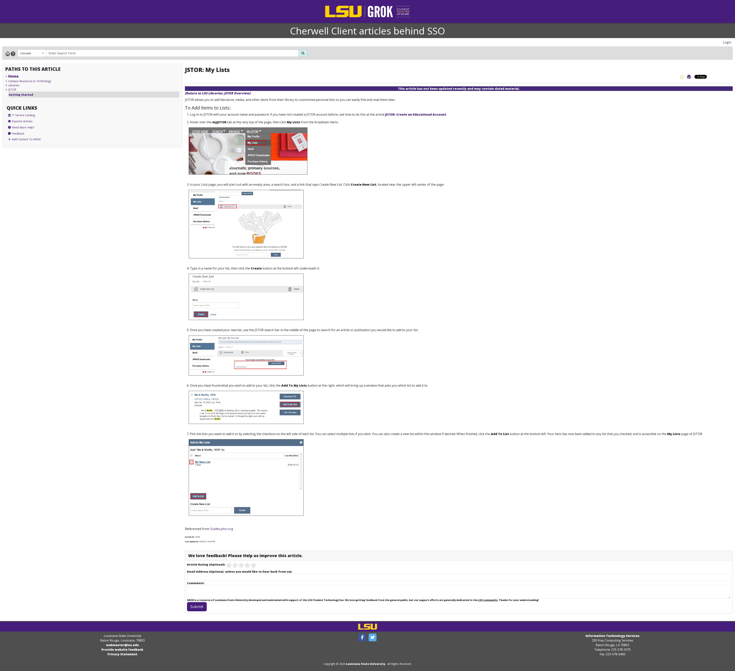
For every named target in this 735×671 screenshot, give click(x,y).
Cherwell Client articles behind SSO (367, 30)
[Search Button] (303, 53)
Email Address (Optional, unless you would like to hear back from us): (239, 571)
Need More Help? (22, 127)
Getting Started (21, 94)
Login (727, 42)
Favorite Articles (22, 121)
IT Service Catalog (23, 115)
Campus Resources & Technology (29, 81)
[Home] (7, 53)
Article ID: (189, 537)
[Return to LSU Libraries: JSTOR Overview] (217, 93)
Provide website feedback (122, 649)
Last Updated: (191, 541)
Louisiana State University (365, 664)
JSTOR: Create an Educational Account (415, 114)
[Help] (13, 53)
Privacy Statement (122, 654)
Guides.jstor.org (221, 529)
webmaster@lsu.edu (122, 645)
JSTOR (12, 89)
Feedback (17, 133)
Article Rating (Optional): (206, 564)
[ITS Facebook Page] (362, 637)
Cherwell (25, 53)
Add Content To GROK (26, 139)
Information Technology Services (612, 636)
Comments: (195, 583)
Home (13, 76)
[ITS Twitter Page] (373, 637)
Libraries (13, 85)
